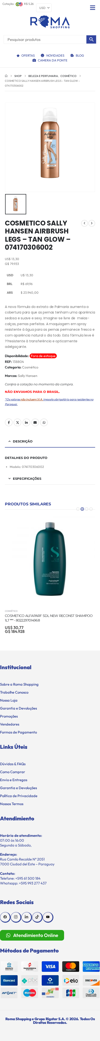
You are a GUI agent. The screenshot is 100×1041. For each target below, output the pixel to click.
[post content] (50, 560)
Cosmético (30, 367)
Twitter (17, 422)
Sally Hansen (27, 376)
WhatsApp (44, 422)
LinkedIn (26, 422)
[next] (91, 223)
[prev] (84, 223)
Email (35, 422)
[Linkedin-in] (26, 917)
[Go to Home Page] (6, 76)
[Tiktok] (37, 917)
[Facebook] (5, 917)
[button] (78, 509)
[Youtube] (48, 917)
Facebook (9, 422)
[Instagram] (16, 917)
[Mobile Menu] (92, 7)
